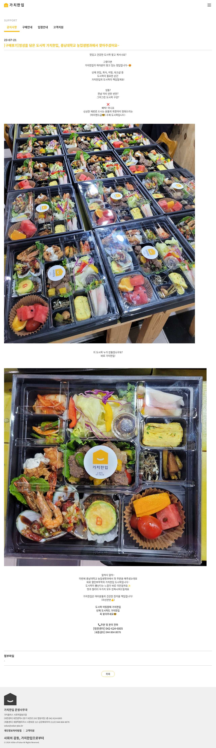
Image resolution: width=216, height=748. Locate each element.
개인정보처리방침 (13, 730)
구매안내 (27, 27)
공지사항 (12, 27)
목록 (108, 674)
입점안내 (43, 27)
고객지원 (58, 27)
